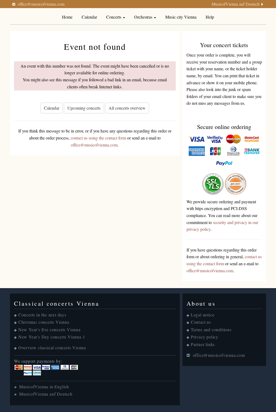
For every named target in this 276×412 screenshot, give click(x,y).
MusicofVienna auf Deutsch (236, 4)
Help (210, 17)
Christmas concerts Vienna (43, 322)
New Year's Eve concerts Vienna (49, 329)
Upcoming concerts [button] (84, 108)
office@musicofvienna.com (41, 4)
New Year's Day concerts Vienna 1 (51, 337)
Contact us (201, 322)
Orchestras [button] (143, 17)
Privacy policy (204, 337)
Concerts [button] (114, 17)
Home (67, 17)
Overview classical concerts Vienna (52, 347)
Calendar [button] (51, 108)
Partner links (203, 344)
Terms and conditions (211, 329)
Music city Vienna (180, 17)
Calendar (89, 17)
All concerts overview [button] (127, 108)
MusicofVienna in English (44, 386)
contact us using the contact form (98, 138)
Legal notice (203, 314)
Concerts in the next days (42, 314)
